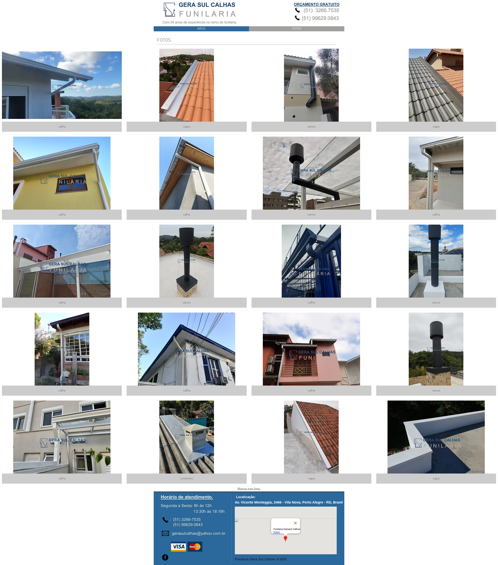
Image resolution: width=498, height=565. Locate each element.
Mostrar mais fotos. (249, 488)
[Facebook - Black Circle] (165, 557)
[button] (62, 90)
